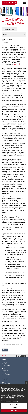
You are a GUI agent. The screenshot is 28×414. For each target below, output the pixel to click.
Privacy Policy (15, 401)
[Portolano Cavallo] (12, 3)
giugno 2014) (16, 64)
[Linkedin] (16, 356)
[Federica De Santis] (3, 40)
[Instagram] (25, 356)
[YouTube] (21, 356)
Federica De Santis (8, 39)
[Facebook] (18, 356)
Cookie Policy (8, 401)
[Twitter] (23, 356)
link (7, 285)
